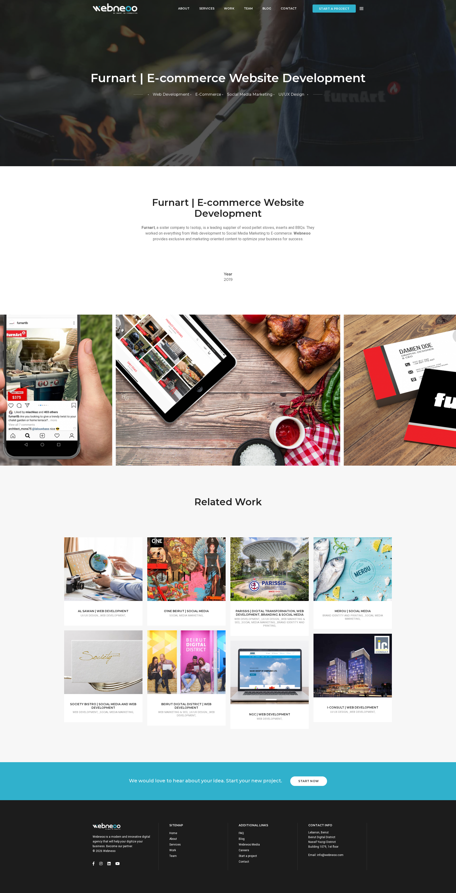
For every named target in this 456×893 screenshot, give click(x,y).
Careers (244, 850)
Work (229, 8)
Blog (266, 8)
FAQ (241, 833)
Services (206, 8)
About (184, 8)
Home (173, 833)
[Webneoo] (115, 8)
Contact (289, 8)
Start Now (308, 781)
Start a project (334, 8)
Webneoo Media (249, 844)
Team (248, 8)
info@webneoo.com (330, 855)
